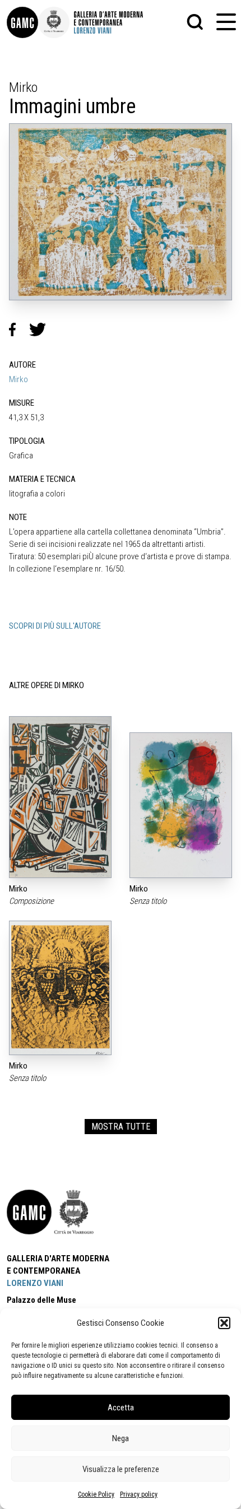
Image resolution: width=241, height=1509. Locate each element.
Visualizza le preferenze (120, 1469)
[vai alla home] (29, 1212)
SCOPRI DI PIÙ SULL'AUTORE (55, 626)
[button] (224, 1323)
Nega (120, 1438)
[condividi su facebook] (19, 329)
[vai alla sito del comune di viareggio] (74, 1212)
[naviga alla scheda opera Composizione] (60, 797)
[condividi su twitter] (42, 329)
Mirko (18, 379)
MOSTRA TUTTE (120, 1126)
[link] (22, 22)
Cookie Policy (96, 1494)
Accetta (121, 1408)
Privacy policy (138, 1494)
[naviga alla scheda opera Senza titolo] (180, 805)
